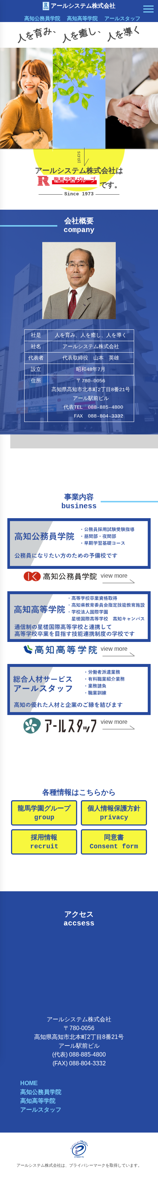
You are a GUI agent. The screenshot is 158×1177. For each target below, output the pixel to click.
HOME (29, 1083)
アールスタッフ (122, 18)
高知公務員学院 (42, 18)
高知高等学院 (82, 18)
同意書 (114, 842)
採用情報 (44, 842)
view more (114, 576)
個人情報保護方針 (113, 813)
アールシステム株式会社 (83, 6)
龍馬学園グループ (44, 813)
